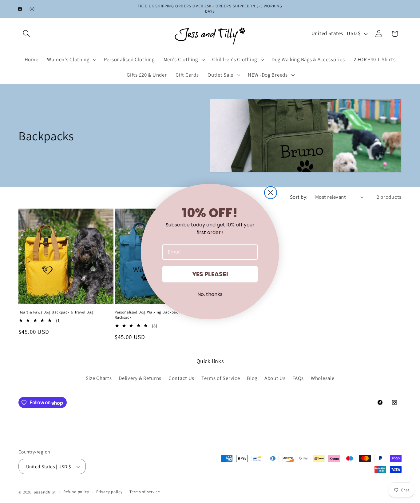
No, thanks (210, 294)
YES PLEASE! (210, 274)
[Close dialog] (270, 192)
